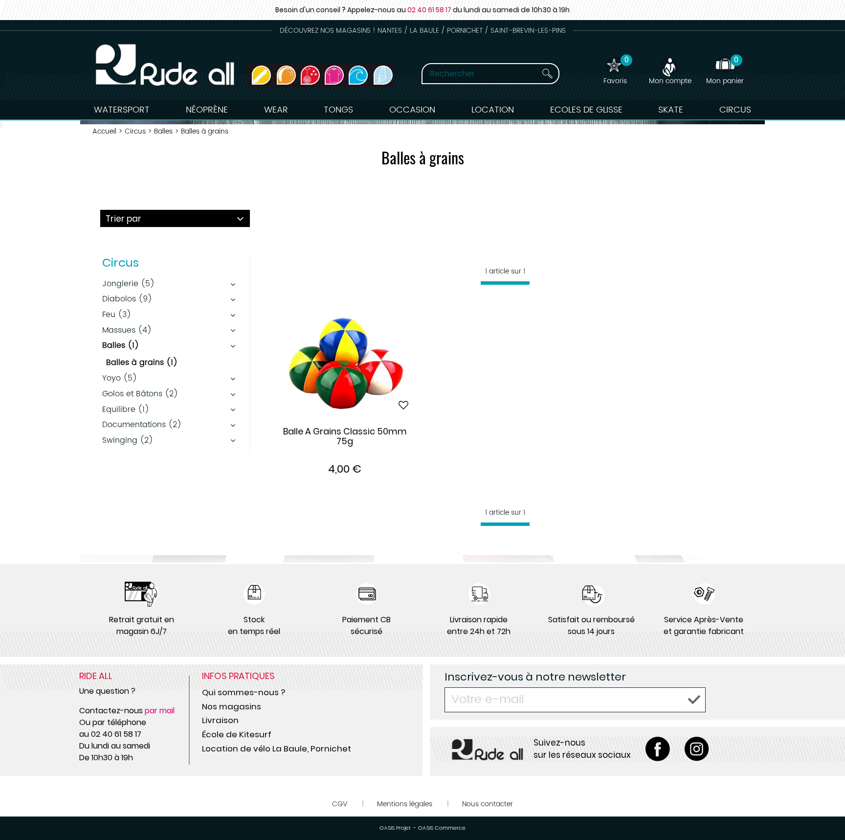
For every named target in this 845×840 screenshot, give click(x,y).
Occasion (412, 110)
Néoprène (207, 110)
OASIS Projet (395, 828)
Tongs (338, 110)
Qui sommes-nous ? (243, 692)
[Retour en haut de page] (825, 810)
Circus (735, 110)
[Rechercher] (538, 73)
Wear (276, 110)
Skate (670, 110)
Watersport (122, 110)
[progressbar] (505, 283)
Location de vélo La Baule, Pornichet (276, 748)
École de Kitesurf (236, 734)
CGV (339, 804)
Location (492, 110)
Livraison (220, 720)
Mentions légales (404, 804)
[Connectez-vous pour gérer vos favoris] (403, 405)
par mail (160, 710)
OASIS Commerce (442, 828)
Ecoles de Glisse (586, 110)
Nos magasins (231, 706)
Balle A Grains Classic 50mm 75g (345, 437)
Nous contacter (487, 804)
